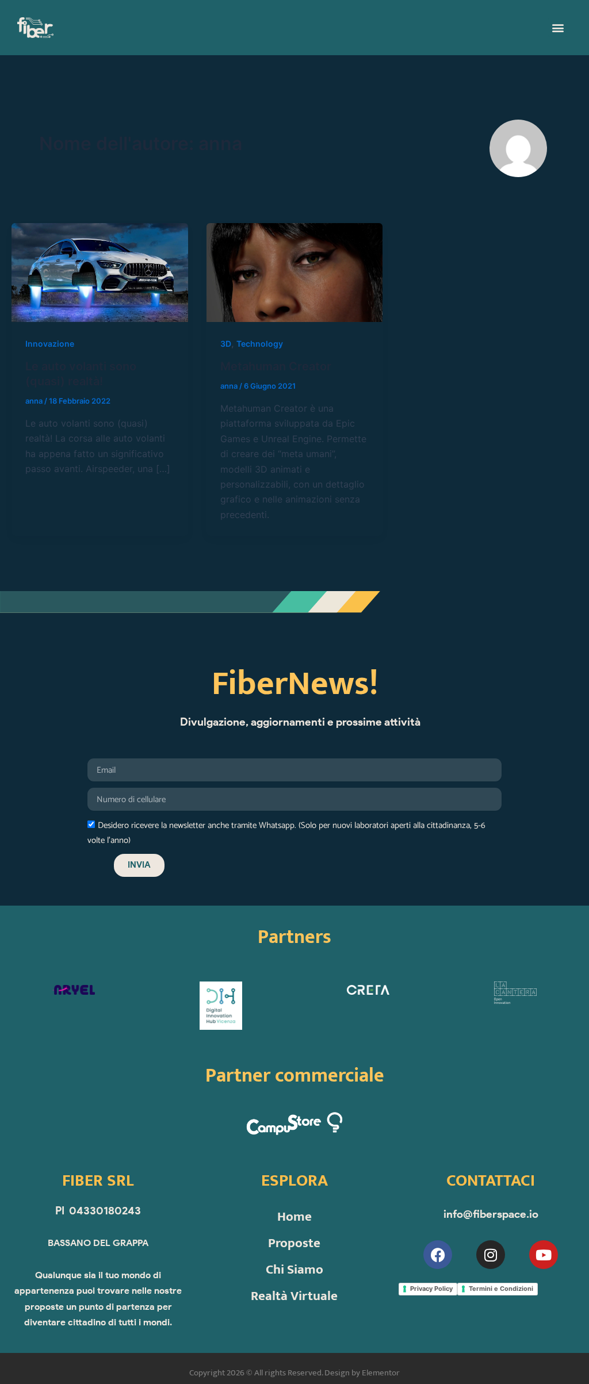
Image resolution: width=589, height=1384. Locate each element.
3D (225, 343)
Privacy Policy (431, 1289)
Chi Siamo (294, 1270)
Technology (259, 343)
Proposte (294, 1243)
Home (294, 1217)
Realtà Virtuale (294, 1296)
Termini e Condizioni (501, 1289)
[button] (557, 27)
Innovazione (49, 343)
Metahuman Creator (275, 366)
